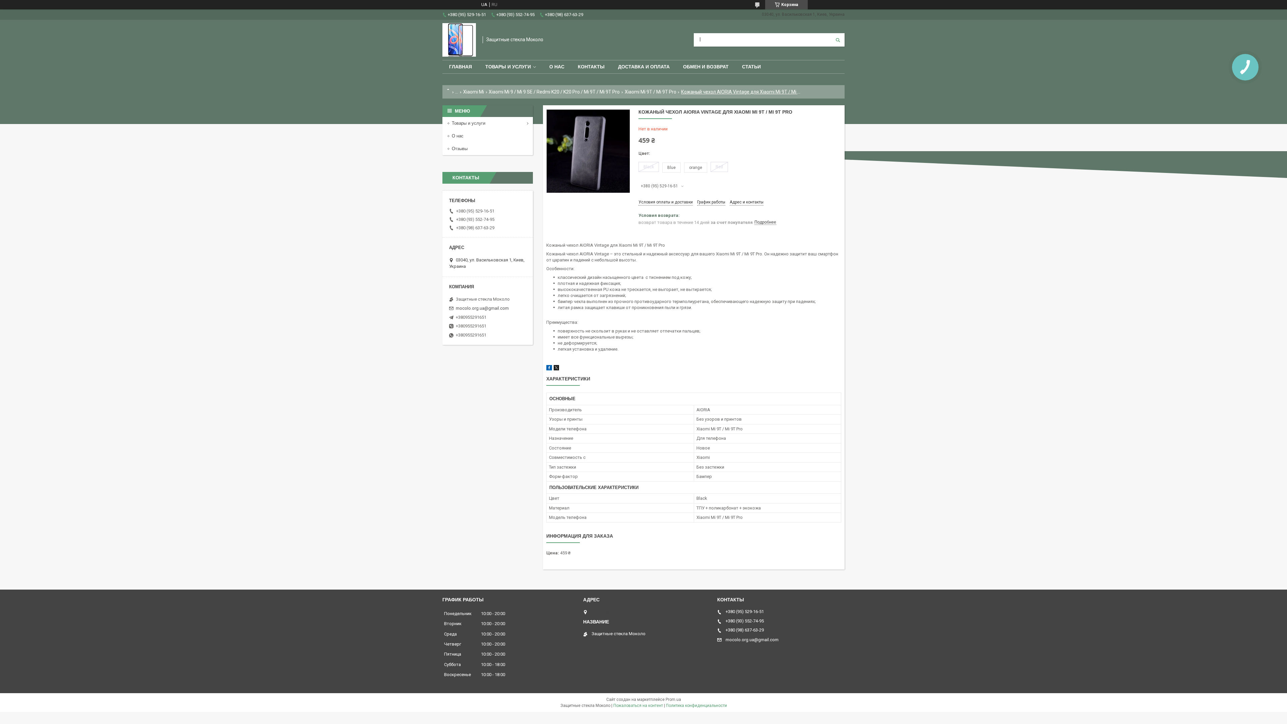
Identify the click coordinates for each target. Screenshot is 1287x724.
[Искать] (838, 40)
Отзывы (460, 148)
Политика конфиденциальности (696, 705)
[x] (556, 368)
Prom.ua (673, 699)
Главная (460, 66)
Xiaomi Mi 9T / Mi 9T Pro (650, 92)
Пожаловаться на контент (638, 705)
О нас (556, 66)
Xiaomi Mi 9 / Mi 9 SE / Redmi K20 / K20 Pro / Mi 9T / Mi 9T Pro (554, 92)
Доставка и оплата (644, 66)
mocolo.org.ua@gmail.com (482, 308)
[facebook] (549, 368)
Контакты (591, 66)
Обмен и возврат (706, 66)
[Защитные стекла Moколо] (459, 40)
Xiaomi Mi (473, 92)
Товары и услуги (508, 66)
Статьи (751, 66)
